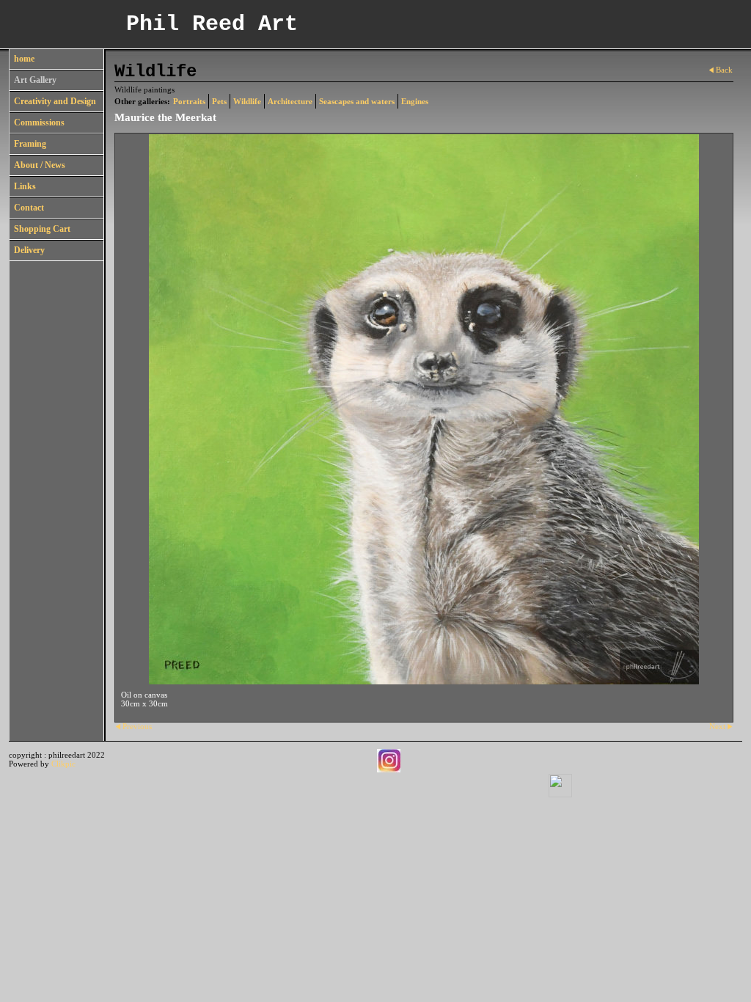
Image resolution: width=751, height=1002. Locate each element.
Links (25, 186)
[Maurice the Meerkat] (424, 409)
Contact (29, 207)
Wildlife (247, 101)
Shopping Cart (42, 229)
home (24, 59)
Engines (414, 101)
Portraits (189, 101)
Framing (30, 144)
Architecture (290, 101)
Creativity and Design (55, 101)
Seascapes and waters (357, 101)
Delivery (29, 250)
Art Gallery (35, 80)
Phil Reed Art (212, 24)
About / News (39, 165)
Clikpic (63, 763)
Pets (219, 101)
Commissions (39, 122)
